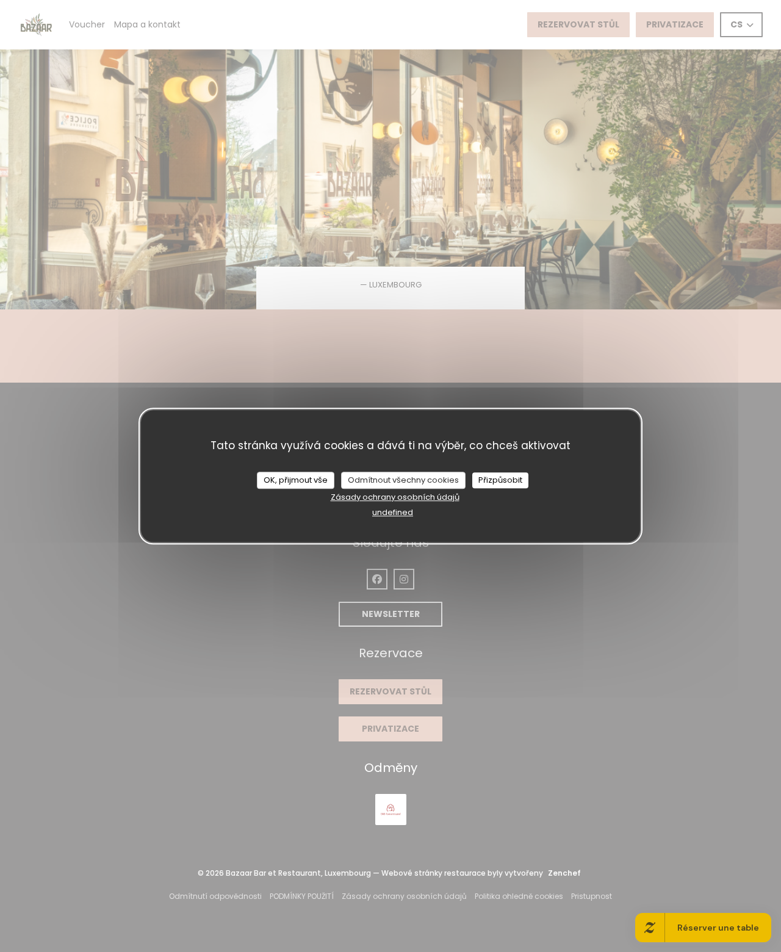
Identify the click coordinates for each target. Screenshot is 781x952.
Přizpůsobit (500, 480)
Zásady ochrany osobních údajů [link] (395, 497)
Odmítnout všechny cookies (403, 480)
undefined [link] (392, 512)
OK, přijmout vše (296, 480)
